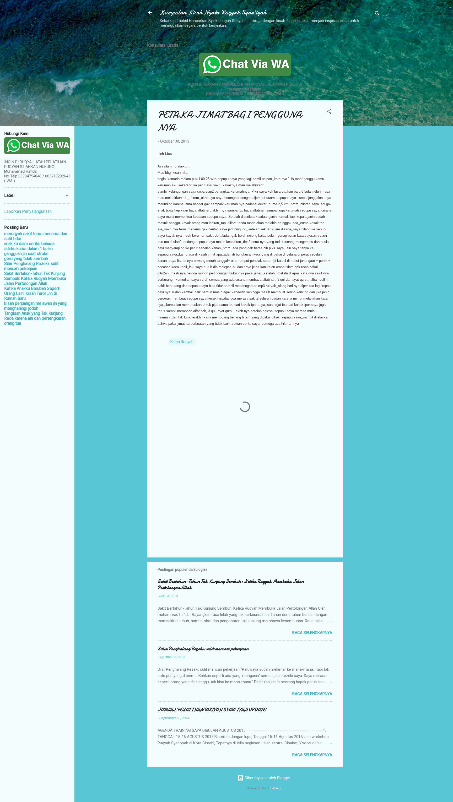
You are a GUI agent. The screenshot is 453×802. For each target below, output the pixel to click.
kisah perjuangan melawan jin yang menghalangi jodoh (35, 306)
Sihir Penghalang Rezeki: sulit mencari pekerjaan (203, 649)
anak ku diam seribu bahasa (29, 243)
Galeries (275, 788)
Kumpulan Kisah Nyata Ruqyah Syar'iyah (213, 12)
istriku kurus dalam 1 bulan (28, 248)
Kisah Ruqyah (181, 341)
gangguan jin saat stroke (26, 253)
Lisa (168, 154)
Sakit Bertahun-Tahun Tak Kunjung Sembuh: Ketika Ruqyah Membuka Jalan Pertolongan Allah (231, 584)
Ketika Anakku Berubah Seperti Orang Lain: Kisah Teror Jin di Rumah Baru (32, 293)
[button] (329, 112)
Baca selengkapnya (312, 632)
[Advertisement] (363, 116)
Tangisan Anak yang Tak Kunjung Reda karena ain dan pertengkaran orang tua (35, 318)
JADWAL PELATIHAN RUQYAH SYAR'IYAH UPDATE (212, 710)
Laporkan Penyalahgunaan (28, 211)
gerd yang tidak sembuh (26, 258)
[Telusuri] (377, 14)
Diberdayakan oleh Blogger (267, 778)
